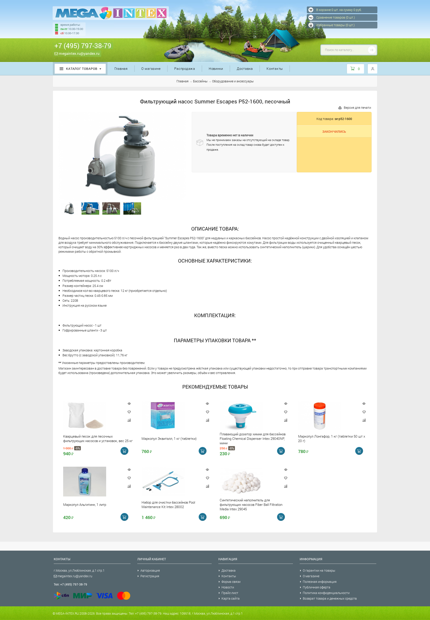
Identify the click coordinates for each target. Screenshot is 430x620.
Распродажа (184, 68)
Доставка (245, 68)
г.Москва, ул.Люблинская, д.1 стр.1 (79, 570)
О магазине (151, 68)
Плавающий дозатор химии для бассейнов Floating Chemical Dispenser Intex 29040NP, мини (253, 438)
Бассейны (200, 81)
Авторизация (150, 570)
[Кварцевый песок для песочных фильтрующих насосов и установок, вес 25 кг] (92, 415)
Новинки (216, 68)
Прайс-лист (229, 593)
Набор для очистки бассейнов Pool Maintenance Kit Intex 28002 (168, 504)
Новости (227, 587)
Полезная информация (320, 581)
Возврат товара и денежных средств (330, 598)
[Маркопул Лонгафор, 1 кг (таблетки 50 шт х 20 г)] (327, 415)
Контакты (275, 68)
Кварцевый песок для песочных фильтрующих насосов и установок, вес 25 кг (98, 438)
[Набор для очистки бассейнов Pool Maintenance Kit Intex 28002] (171, 481)
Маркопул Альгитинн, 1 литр (84, 504)
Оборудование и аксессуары (233, 81)
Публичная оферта (316, 587)
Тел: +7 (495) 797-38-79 (70, 584)
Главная (121, 68)
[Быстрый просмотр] (129, 403)
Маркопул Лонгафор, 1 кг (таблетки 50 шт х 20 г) (331, 438)
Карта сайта (230, 598)
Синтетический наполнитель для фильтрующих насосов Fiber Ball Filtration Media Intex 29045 (251, 504)
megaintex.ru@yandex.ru (78, 53)
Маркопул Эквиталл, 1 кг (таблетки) (169, 438)
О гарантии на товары (319, 570)
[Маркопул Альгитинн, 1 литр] (92, 481)
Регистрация (149, 576)
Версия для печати (357, 107)
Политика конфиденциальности (326, 593)
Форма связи (231, 581)
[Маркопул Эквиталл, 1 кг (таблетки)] (171, 415)
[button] (129, 412)
